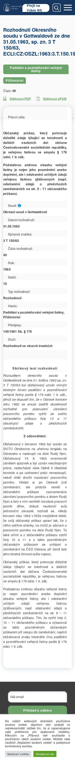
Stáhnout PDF (20, 98)
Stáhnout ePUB (55, 98)
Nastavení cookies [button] (18, 754)
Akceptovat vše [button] (45, 754)
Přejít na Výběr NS (34, 8)
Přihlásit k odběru (37, 710)
